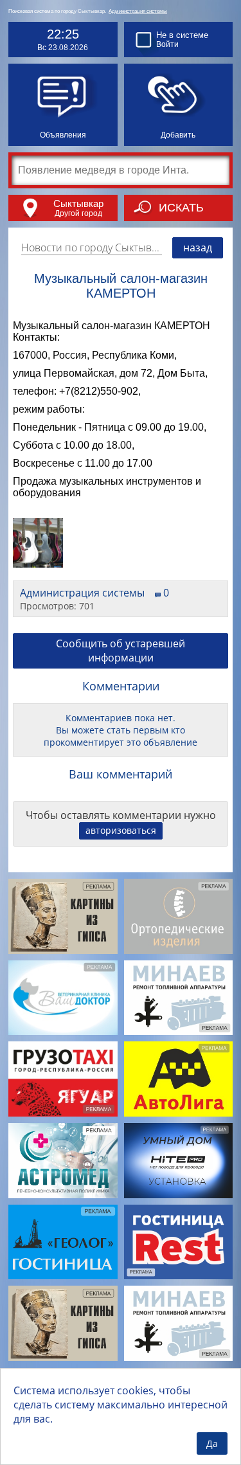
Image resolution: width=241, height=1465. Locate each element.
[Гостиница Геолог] (63, 1242)
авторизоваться (120, 830)
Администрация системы (138, 11)
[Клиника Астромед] (63, 1160)
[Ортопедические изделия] (178, 916)
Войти (167, 44)
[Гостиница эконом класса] (179, 1242)
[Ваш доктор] (63, 998)
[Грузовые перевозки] (63, 1079)
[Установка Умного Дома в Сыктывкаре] (179, 1160)
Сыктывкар (78, 203)
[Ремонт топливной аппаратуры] (178, 998)
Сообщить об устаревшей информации (120, 650)
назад (197, 247)
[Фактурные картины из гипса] (63, 916)
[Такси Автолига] (179, 1079)
